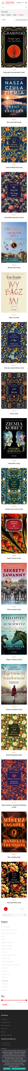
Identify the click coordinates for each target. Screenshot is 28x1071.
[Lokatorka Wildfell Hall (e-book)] (14, 145)
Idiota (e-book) (14, 414)
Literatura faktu (6, 958)
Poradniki (4, 977)
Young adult (5, 987)
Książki (3, 936)
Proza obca (5, 980)
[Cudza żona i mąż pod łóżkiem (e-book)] (14, 342)
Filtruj (5, 1004)
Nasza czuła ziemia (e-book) (14, 122)
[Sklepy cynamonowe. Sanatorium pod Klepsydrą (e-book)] (14, 779)
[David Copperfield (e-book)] (14, 880)
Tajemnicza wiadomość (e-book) (14, 709)
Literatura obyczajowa (7, 961)
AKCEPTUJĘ (7, 1068)
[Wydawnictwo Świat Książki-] (7, 2)
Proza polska (5, 984)
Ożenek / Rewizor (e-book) (14, 558)
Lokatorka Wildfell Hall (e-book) (14, 167)
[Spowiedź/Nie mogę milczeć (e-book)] (14, 192)
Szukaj (25, 915)
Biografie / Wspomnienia (8, 942)
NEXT (22, 909)
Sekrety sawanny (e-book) (14, 609)
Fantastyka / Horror (7, 949)
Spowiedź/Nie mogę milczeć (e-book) (14, 217)
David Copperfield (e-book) (14, 903)
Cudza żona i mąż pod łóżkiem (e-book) (14, 368)
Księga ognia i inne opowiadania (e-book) (14, 72)
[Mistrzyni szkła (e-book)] (14, 242)
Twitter (18, 2)
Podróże (4, 971)
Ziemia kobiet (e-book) (14, 463)
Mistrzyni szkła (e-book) (14, 268)
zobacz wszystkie (5, 926)
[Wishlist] (22, 2)
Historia (4, 952)
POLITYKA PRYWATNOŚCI (18, 1068)
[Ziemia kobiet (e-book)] (14, 438)
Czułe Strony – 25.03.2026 (8, 933)
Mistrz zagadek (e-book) (14, 857)
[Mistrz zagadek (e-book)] (14, 832)
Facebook (17, 2)
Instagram (20, 2)
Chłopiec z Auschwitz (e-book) (14, 659)
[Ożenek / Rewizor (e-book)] (14, 533)
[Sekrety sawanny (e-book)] (14, 584)
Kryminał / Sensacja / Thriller (9, 955)
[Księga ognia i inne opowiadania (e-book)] (14, 47)
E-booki (3, 939)
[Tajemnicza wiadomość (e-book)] (14, 684)
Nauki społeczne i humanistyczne (10, 965)
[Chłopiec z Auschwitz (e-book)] (14, 634)
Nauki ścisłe (5, 968)
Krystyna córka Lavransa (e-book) (14, 509)
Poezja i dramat (6, 974)
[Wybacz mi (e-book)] (14, 292)
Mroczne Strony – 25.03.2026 (9, 930)
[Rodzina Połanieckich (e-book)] (14, 732)
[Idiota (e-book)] (14, 390)
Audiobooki (4, 990)
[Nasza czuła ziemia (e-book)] (14, 97)
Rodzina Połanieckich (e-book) (14, 755)
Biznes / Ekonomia (7, 945)
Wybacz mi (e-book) (14, 317)
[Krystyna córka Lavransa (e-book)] (14, 486)
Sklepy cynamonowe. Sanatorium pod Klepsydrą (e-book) (14, 806)
